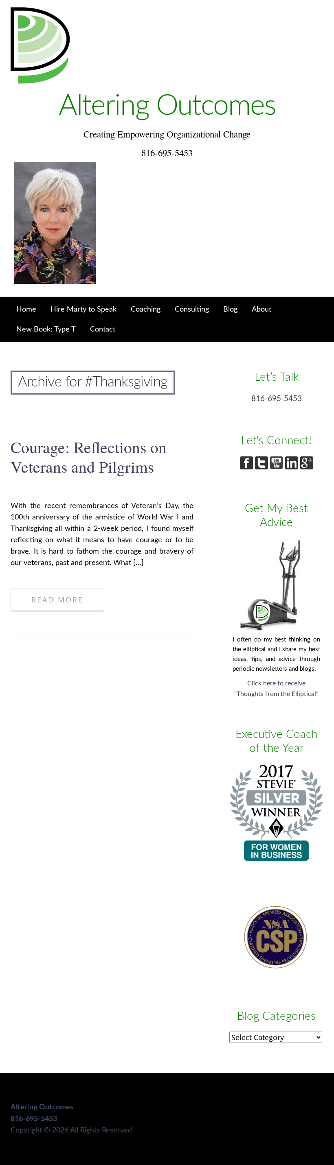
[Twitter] (262, 467)
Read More (57, 599)
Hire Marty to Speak (83, 309)
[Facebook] (247, 467)
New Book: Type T (46, 329)
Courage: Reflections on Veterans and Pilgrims (89, 456)
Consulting (192, 309)
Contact (102, 329)
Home (26, 309)
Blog (230, 309)
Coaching (145, 309)
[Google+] (306, 467)
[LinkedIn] (292, 467)
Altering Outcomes (167, 106)
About (261, 309)
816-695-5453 (276, 399)
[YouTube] (277, 467)
